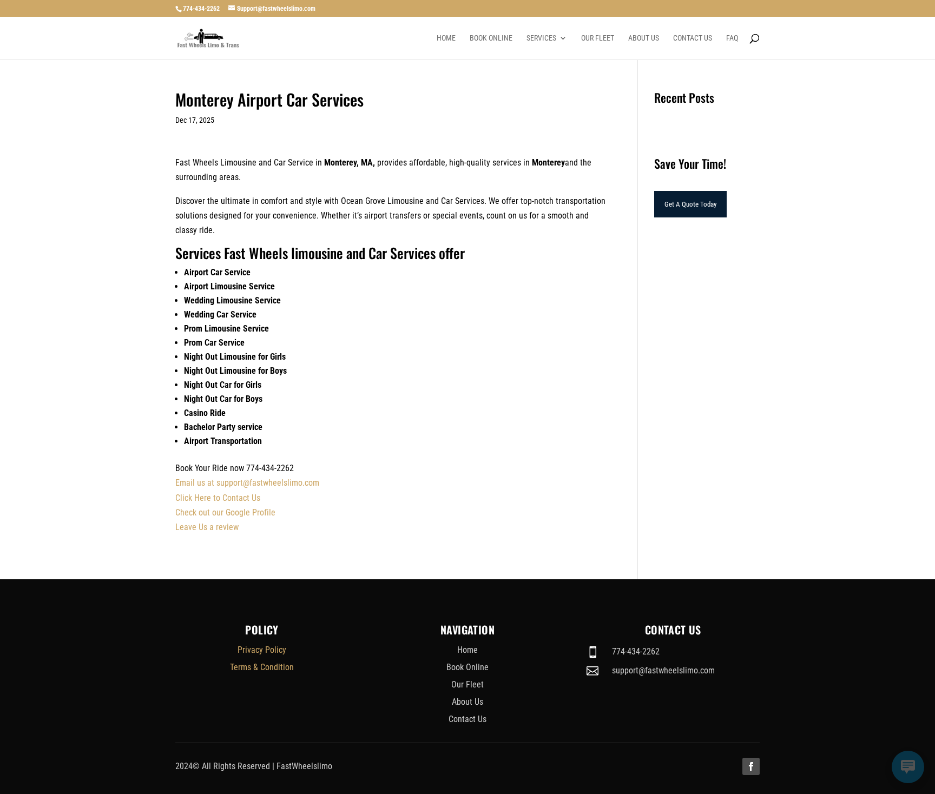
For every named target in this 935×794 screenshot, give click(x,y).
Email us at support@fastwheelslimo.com (247, 483)
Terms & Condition (262, 667)
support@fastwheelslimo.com (663, 670)
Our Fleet (597, 38)
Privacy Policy (262, 650)
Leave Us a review (207, 527)
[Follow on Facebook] (751, 766)
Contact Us (692, 38)
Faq (732, 38)
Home (446, 38)
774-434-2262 (201, 8)
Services (541, 38)
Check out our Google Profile (225, 512)
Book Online (491, 38)
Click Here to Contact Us (217, 498)
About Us (643, 38)
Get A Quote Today (690, 204)
